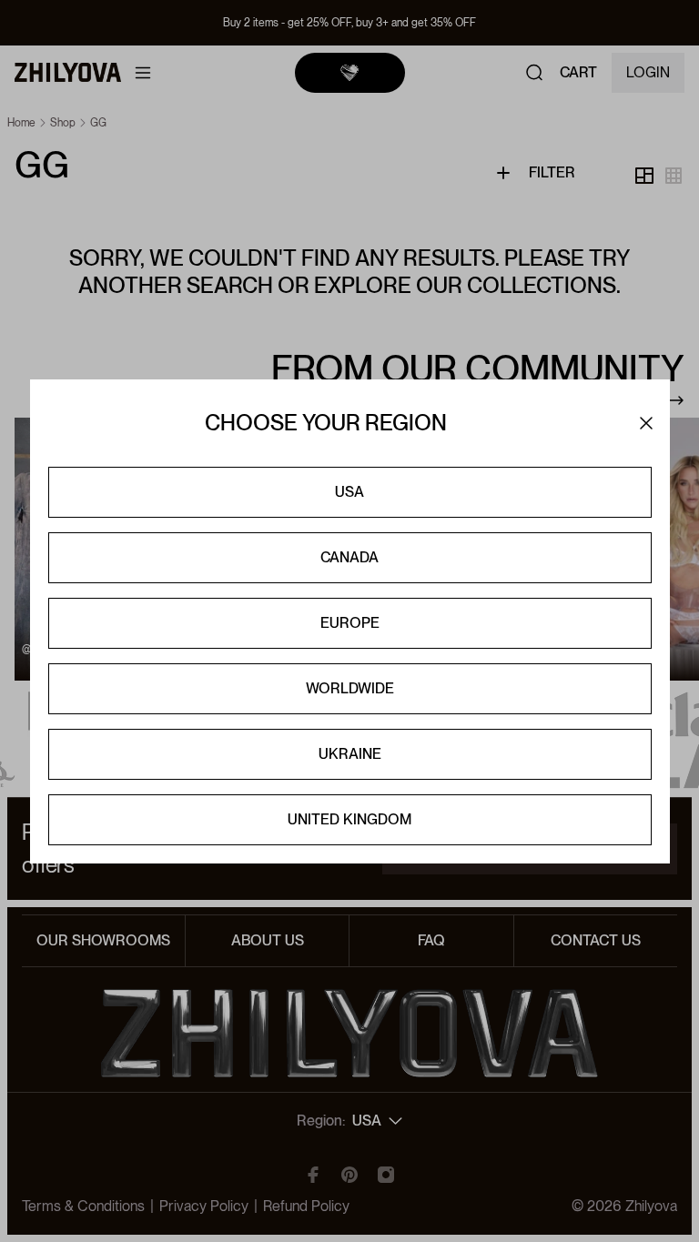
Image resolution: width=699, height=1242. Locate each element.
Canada (349, 557)
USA (349, 491)
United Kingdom (349, 819)
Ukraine (350, 753)
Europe (350, 622)
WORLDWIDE (350, 688)
